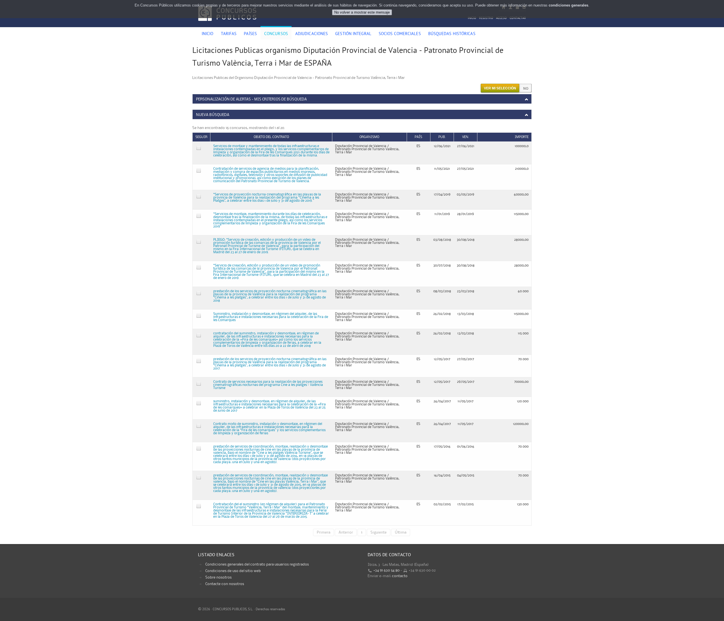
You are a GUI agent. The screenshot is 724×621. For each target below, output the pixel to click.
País (418, 137)
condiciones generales (568, 5)
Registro (486, 18)
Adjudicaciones (311, 34)
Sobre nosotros (218, 577)
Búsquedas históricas (451, 34)
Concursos (276, 34)
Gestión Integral (353, 34)
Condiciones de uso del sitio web (233, 571)
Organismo (369, 137)
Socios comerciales (400, 34)
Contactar (518, 18)
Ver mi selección (500, 88)
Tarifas (229, 34)
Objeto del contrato (271, 137)
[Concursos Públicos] (227, 24)
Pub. (442, 137)
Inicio (472, 18)
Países (250, 34)
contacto (400, 576)
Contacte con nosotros (224, 584)
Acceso (501, 18)
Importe (522, 137)
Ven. (465, 137)
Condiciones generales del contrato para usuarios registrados (257, 564)
